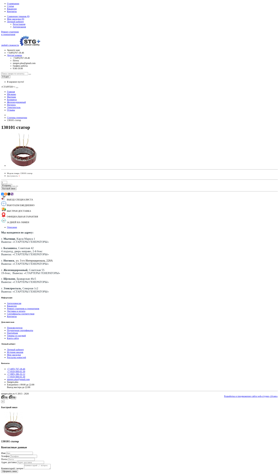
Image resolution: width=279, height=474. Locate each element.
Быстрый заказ (8, 188)
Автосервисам (14, 303)
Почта (4, 459)
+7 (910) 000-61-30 (16, 371)
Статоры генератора (17, 117)
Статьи (10, 6)
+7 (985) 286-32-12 (16, 374)
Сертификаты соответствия (20, 314)
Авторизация (19, 27)
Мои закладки (14, 355)
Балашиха (12, 99)
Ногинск (11, 105)
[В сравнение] (17, 186)
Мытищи (11, 97)
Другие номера (14, 55)
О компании (13, 3)
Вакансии (12, 9)
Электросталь (13, 107)
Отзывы (11, 110)
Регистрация (19, 24)
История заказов (15, 352)
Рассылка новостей (16, 357)
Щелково (11, 94)
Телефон (5, 456)
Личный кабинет (15, 349)
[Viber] (12, 194)
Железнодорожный (16, 102)
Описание (12, 227)
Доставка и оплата (16, 311)
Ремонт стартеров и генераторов (23, 308)
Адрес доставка (9, 462)
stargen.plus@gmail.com (18, 379)
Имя (3, 453)
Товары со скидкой (16, 335)
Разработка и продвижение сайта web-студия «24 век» (251, 396)
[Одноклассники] (5, 194)
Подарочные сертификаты (20, 330)
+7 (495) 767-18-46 (16, 369)
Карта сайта (13, 338)
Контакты (12, 11)
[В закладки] (14, 186)
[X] (9, 194)
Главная (11, 91)
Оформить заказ (9, 471)
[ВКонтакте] (2, 194)
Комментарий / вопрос (12, 468)
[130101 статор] (23, 165)
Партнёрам (12, 333)
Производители (15, 328)
